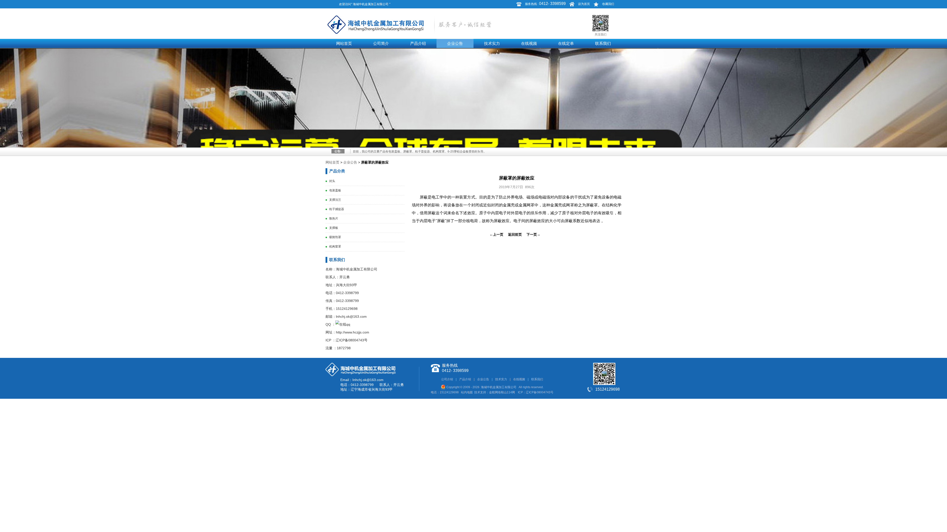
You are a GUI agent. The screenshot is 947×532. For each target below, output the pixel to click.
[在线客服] (342, 324)
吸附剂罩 (335, 237)
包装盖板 (335, 190)
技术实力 (492, 43)
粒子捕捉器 (336, 209)
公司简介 (381, 43)
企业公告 (455, 43)
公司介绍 (447, 379)
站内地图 (467, 392)
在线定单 (566, 43)
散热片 (333, 218)
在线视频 (529, 43)
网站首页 (344, 43)
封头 (332, 181)
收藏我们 (608, 4)
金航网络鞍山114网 (502, 392)
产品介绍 (418, 43)
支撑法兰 (335, 199)
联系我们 (603, 43)
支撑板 (333, 228)
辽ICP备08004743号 (351, 340)
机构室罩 (335, 246)
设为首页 (584, 4)
